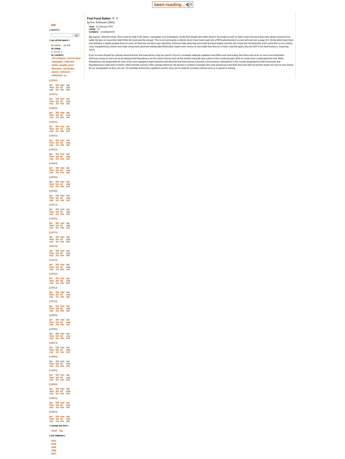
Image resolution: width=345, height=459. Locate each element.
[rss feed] (53, 25)
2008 (53, 329)
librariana (56, 68)
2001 (53, 441)
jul (61, 87)
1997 (53, 454)
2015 (53, 232)
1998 (53, 450)
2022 (53, 135)
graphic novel (66, 65)
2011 (53, 287)
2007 (53, 343)
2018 (53, 191)
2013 (53, 260)
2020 (53, 163)
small (54, 430)
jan (50, 85)
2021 (53, 149)
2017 (53, 205)
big (61, 430)
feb (57, 85)
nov (62, 103)
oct (57, 103)
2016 (53, 218)
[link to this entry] (113, 19)
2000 (53, 444)
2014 (53, 246)
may (51, 87)
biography (57, 61)
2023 (53, 122)
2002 (53, 412)
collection (69, 61)
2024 (53, 108)
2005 (53, 370)
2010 (53, 301)
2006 (53, 356)
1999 (53, 447)
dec (68, 103)
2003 (53, 398)
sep (51, 103)
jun (57, 87)
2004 (53, 384)
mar (62, 85)
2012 (53, 274)
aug (68, 87)
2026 (53, 80)
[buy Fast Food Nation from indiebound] (117, 19)
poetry (55, 72)
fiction (55, 65)
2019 (53, 177)
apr (68, 85)
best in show (74, 58)
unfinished (57, 75)
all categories (59, 58)
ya (65, 75)
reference (65, 72)
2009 (53, 315)
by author (56, 45)
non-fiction (68, 68)
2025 (53, 94)
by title (67, 45)
